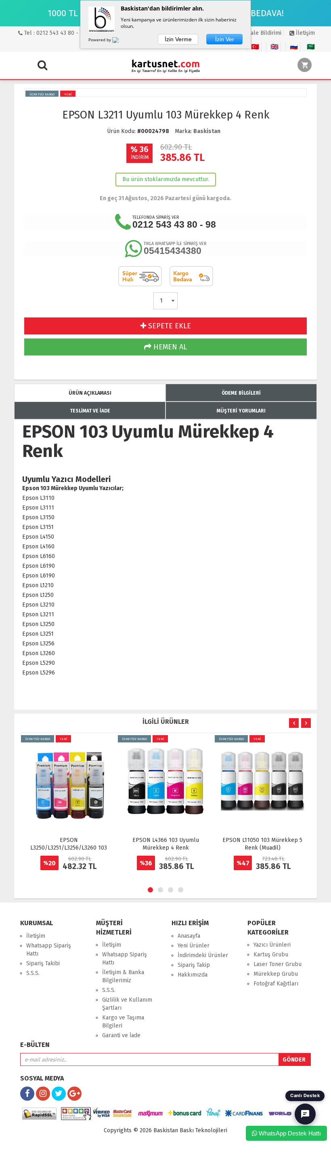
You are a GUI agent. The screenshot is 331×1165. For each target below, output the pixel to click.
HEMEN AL (169, 347)
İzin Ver (224, 39)
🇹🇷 (255, 47)
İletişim (304, 33)
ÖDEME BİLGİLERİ (241, 393)
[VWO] (120, 41)
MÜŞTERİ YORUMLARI (241, 411)
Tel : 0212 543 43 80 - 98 (54, 33)
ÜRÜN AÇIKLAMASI (90, 393)
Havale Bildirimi (260, 33)
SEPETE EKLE (168, 325)
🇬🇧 (274, 47)
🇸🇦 (311, 47)
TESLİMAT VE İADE (90, 411)
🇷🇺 (294, 47)
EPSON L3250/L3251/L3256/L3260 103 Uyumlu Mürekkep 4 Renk (68, 848)
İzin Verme (178, 39)
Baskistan (206, 131)
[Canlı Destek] (305, 1114)
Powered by (100, 39)
